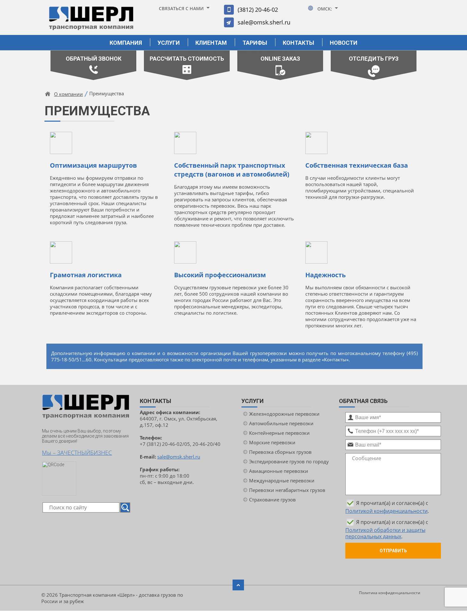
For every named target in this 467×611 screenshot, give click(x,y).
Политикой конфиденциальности (386, 510)
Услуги (169, 42)
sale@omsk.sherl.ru (264, 22)
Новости (343, 42)
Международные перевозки (282, 480)
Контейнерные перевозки (279, 433)
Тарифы (254, 42)
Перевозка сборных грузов (280, 452)
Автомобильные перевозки (281, 423)
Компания (126, 42)
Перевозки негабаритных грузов (287, 490)
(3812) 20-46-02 (258, 9)
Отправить (393, 550)
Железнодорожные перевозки (284, 414)
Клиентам (211, 42)
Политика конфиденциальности (389, 592)
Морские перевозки (272, 442)
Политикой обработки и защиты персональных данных (385, 533)
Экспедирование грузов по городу (289, 461)
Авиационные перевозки (278, 471)
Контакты (298, 42)
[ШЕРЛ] (91, 21)
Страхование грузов (272, 499)
